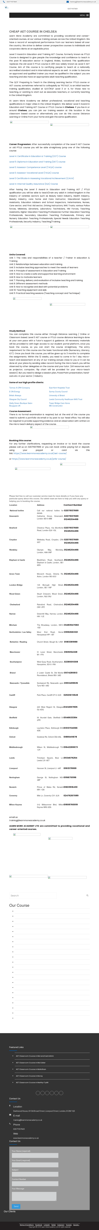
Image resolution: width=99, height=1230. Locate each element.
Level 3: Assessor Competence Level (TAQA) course (35, 167)
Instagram (60, 1225)
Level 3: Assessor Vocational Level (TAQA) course (34, 172)
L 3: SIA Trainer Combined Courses (29, 1008)
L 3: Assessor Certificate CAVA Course (30, 957)
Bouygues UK (14, 405)
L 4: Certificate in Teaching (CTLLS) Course (32, 926)
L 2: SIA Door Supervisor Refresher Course (32, 992)
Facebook (38, 1225)
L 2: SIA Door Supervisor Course (28, 987)
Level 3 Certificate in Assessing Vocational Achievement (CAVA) (41, 178)
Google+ (76, 1225)
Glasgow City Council (18, 399)
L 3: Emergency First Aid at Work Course (31, 967)
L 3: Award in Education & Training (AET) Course (34, 911)
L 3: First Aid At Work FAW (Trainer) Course (32, 972)
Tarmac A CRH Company (19, 387)
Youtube (69, 1225)
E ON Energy (14, 391)
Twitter (53, 1225)
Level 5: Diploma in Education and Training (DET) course (37, 161)
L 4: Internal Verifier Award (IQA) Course (31, 962)
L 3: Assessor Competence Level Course (31, 946)
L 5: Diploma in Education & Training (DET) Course (35, 931)
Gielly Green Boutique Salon (20, 403)
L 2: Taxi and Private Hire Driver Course (31, 977)
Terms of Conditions (27, 1225)
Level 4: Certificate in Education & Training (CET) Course (37, 156)
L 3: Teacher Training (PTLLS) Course (30, 916)
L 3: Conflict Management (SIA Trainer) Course (33, 1013)
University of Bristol (57, 395)
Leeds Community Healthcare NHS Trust (65, 399)
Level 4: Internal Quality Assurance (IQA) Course (33, 183)
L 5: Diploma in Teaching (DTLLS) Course (31, 936)
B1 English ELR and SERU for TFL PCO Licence (34, 982)
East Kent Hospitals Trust (59, 387)
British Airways (15, 395)
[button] (82, 15)
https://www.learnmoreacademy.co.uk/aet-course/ (40, 453)
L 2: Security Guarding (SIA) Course (29, 1002)
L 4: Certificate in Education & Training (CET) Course (35, 921)
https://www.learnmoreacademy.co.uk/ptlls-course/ (39, 458)
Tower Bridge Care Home (59, 403)
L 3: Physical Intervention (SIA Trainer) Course (33, 1018)
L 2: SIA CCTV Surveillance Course (29, 997)
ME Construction (56, 405)
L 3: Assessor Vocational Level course (30, 952)
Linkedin (47, 1225)
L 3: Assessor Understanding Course (29, 941)
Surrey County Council (58, 391)
